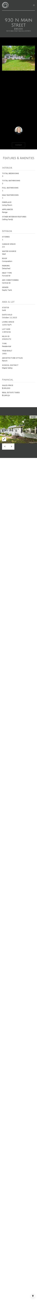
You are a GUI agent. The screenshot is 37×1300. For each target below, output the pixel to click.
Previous (5, 446)
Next (11, 446)
